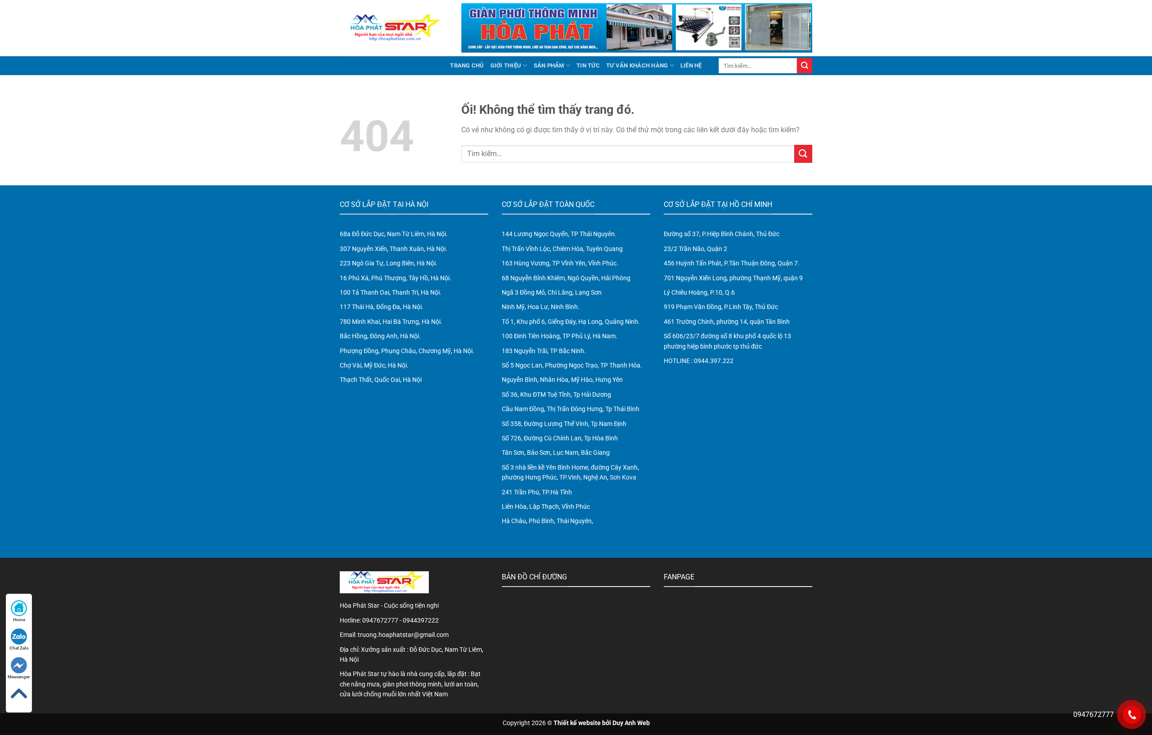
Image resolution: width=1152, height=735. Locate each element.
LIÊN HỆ (691, 65)
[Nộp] (804, 65)
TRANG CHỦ (467, 65)
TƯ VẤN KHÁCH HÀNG (637, 65)
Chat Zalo (19, 647)
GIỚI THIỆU (506, 65)
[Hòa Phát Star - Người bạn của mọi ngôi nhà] (394, 27)
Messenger (19, 676)
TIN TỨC (588, 65)
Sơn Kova (623, 477)
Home (19, 619)
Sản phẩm (549, 65)
